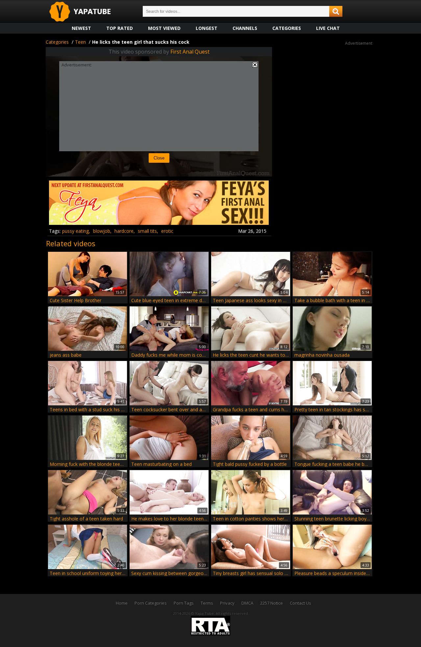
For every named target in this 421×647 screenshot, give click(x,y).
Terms (207, 603)
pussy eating (75, 231)
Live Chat (328, 28)
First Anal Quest (190, 51)
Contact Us (300, 603)
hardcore (124, 231)
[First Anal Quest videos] (159, 222)
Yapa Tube (85, 12)
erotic (167, 231)
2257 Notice (271, 603)
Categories (286, 28)
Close (159, 158)
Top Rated (119, 28)
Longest (206, 28)
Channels (245, 28)
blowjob (101, 231)
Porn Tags (184, 603)
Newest (81, 28)
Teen (80, 42)
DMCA (247, 603)
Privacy (227, 603)
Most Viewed (164, 28)
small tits (147, 231)
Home (122, 603)
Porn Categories (151, 603)
